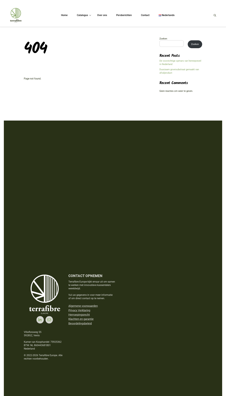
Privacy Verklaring (79, 310)
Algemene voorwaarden (83, 305)
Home (64, 15)
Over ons (102, 15)
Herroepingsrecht (79, 314)
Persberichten (124, 15)
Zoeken (163, 38)
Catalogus (82, 15)
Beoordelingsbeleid (80, 323)
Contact (145, 15)
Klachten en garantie (81, 319)
